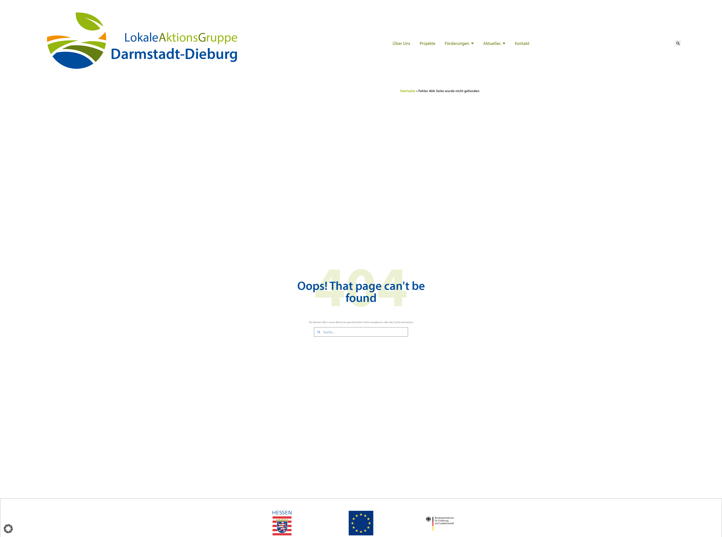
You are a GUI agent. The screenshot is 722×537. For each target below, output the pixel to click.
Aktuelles (492, 43)
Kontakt (522, 43)
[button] (678, 43)
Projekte (427, 43)
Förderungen (457, 43)
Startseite (407, 91)
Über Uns (401, 43)
